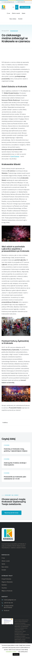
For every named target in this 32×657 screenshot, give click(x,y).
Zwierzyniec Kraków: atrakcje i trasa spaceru (15, 464)
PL (16, 7)
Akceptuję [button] (16, 654)
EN (13, 7)
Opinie (23, 13)
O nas (8, 13)
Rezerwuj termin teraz (11, 513)
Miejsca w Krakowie (7, 591)
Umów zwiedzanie (25, 7)
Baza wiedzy (13, 19)
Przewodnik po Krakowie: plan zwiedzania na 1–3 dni (15, 478)
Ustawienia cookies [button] (11, 651)
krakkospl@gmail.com (8, 2)
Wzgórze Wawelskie (7, 582)
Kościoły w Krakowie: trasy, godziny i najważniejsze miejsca (15, 450)
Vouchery (4, 588)
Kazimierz (4, 585)
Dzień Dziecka (15, 156)
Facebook (6, 610)
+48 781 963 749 (21, 2)
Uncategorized (14, 30)
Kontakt (20, 19)
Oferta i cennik (16, 13)
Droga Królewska (6, 579)
